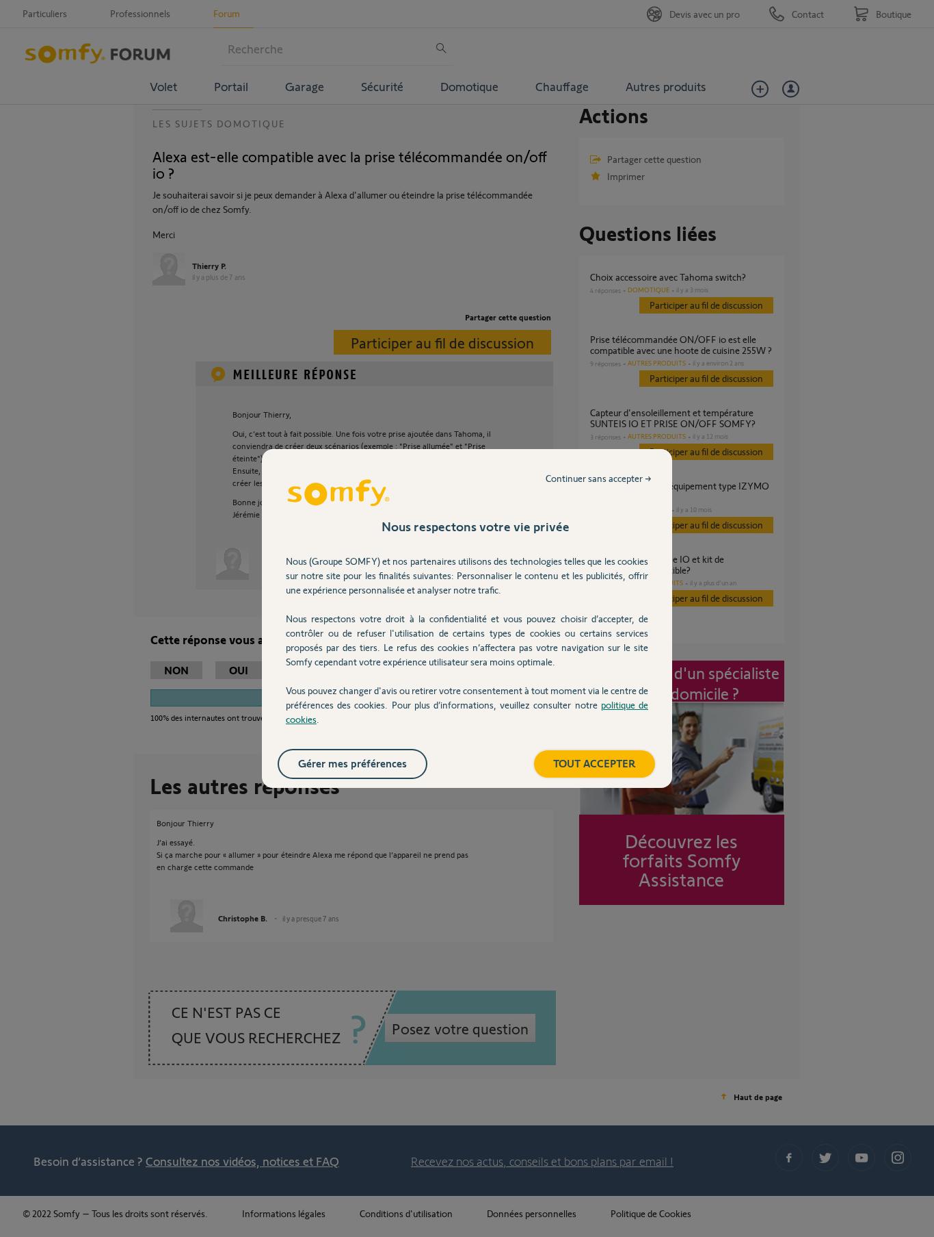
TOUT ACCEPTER (594, 762)
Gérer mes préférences (352, 762)
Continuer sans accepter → (599, 478)
